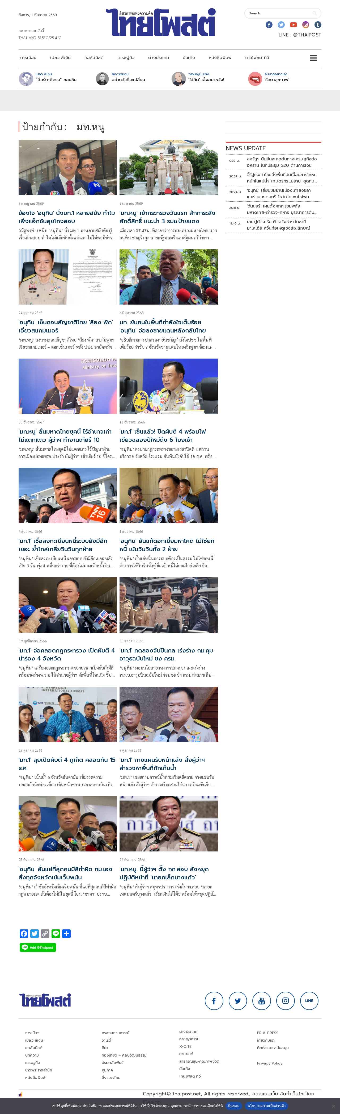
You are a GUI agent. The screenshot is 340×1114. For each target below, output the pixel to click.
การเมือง (28, 58)
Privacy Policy (270, 1063)
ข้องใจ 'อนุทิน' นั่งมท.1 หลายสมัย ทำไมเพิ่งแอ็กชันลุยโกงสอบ (67, 217)
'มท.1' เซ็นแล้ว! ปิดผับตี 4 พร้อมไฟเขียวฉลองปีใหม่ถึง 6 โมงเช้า (163, 435)
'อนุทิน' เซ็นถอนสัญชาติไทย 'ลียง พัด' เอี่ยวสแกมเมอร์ (66, 326)
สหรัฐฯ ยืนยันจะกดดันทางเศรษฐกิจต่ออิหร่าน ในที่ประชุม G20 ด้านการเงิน (282, 162)
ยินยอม (234, 1106)
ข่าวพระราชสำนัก (38, 1070)
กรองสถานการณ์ (116, 1033)
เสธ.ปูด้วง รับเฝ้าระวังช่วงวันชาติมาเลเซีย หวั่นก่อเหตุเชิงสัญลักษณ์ (279, 225)
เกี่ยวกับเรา (266, 1040)
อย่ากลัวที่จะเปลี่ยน (128, 80)
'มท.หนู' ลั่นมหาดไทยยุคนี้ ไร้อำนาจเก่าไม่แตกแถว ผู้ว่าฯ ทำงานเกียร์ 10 (65, 435)
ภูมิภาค (107, 1070)
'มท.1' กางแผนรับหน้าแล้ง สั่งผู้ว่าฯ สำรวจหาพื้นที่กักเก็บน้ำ (162, 763)
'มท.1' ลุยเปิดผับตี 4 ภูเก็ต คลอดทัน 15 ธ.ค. (67, 763)
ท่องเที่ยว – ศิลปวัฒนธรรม (124, 1055)
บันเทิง (189, 58)
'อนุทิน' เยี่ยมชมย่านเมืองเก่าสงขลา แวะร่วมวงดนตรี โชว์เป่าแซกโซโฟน (279, 193)
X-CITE (185, 1046)
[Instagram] (306, 24)
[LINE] (309, 1001)
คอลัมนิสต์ (94, 58)
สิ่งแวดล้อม (111, 1077)
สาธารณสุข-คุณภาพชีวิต (199, 1061)
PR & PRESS (268, 1033)
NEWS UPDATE (246, 148)
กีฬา (105, 1048)
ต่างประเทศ (158, 58)
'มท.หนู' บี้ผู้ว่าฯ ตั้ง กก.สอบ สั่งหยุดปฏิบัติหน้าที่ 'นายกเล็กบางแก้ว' (164, 873)
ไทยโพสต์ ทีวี (257, 58)
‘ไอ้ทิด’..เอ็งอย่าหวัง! (206, 80)
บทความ (32, 1055)
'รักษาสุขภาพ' (277, 80)
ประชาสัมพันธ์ (113, 1063)
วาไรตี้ (106, 1040)
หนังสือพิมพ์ (220, 58)
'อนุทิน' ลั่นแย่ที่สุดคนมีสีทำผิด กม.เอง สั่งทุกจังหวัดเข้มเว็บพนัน (65, 873)
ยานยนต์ (186, 1054)
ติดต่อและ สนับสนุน (273, 1048)
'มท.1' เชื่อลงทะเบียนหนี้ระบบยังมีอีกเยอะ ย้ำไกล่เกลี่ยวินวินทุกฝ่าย (63, 545)
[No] (333, 1106)
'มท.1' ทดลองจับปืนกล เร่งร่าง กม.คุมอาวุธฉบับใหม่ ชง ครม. (166, 654)
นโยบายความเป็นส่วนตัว (267, 1106)
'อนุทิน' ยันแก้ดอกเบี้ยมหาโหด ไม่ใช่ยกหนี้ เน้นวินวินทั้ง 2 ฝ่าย (167, 545)
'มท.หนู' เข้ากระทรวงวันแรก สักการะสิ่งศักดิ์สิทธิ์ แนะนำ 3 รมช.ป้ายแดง (167, 217)
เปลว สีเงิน (60, 58)
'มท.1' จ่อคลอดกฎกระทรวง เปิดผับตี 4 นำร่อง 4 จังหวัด (67, 654)
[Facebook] (269, 24)
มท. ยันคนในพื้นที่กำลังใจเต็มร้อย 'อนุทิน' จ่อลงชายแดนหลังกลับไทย (163, 326)
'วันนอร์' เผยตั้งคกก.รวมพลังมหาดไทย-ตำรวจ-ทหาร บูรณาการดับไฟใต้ (280, 209)
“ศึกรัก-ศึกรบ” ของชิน (56, 80)
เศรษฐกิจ (125, 58)
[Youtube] (293, 24)
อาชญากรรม (189, 1039)
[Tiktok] (318, 24)
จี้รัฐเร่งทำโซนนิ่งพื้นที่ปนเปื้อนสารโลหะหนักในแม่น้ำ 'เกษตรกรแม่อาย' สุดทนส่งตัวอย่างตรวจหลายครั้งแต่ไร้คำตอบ (282, 178)
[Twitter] (281, 24)
